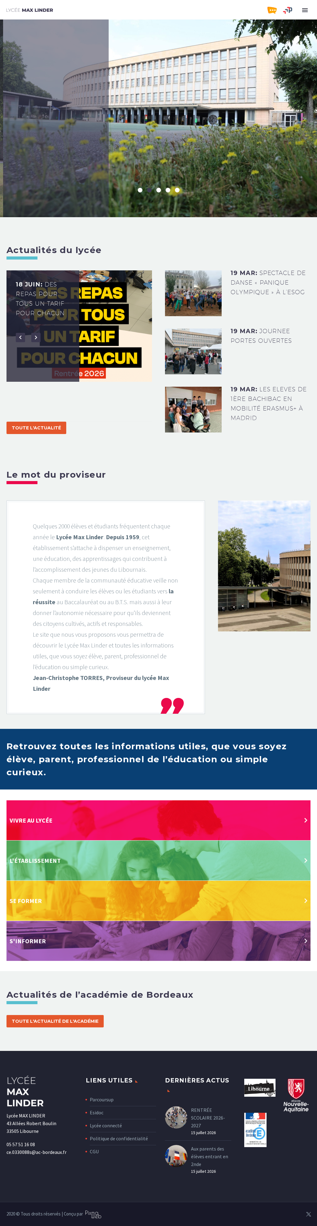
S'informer (28, 941)
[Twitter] (308, 1214)
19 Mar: (268, 282)
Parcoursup (102, 1099)
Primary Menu (304, 10)
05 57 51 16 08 (21, 1144)
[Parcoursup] (290, 10)
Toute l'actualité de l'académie (55, 1021)
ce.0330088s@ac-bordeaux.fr (37, 1152)
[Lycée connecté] (275, 10)
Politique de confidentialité (119, 1138)
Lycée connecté (106, 1125)
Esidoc (96, 1112)
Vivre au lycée (31, 820)
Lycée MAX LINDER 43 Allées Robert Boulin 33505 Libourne (31, 1123)
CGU (94, 1151)
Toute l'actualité (36, 428)
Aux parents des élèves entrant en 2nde (209, 1156)
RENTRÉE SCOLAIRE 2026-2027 (208, 1118)
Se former (26, 901)
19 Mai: (41, 313)
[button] (20, 402)
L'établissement (35, 860)
